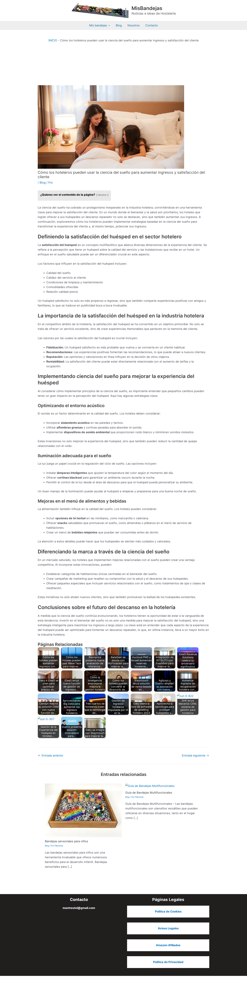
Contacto (151, 25)
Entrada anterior (50, 755)
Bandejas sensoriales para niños (66, 841)
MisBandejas (147, 8)
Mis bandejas (98, 25)
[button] (108, 25)
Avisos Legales (168, 928)
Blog (119, 25)
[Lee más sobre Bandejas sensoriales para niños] (83, 810)
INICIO (52, 40)
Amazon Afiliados (168, 945)
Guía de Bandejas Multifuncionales (148, 792)
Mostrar (102, 194)
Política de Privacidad (168, 962)
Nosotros (134, 25)
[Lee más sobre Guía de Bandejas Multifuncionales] (149, 785)
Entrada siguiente (195, 755)
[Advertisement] (123, 64)
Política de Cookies (168, 911)
